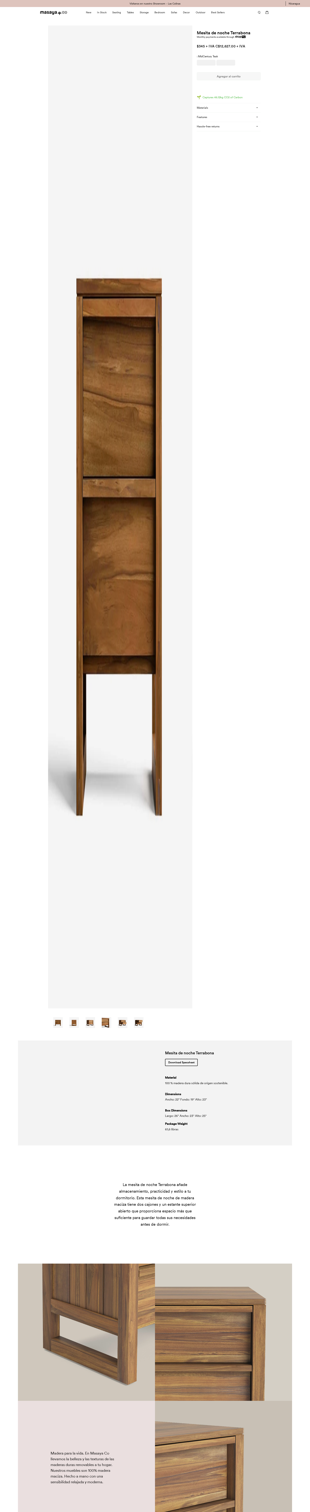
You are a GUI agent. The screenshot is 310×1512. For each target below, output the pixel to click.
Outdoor (200, 12)
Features (202, 117)
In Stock (101, 12)
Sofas (174, 12)
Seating (116, 12)
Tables (130, 12)
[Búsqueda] (258, 12)
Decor (186, 12)
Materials (202, 107)
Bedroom (159, 12)
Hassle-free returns (208, 126)
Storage (144, 12)
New (88, 12)
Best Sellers (218, 12)
